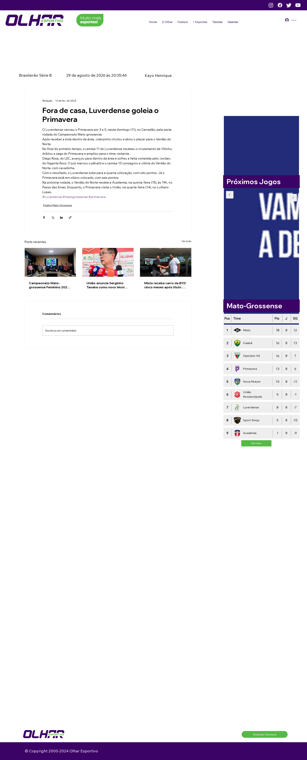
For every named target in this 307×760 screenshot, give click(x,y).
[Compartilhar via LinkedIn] (61, 217)
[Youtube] (298, 5)
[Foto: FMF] (50, 262)
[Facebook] (280, 5)
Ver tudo (187, 241)
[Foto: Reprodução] (108, 262)
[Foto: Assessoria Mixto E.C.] (165, 262)
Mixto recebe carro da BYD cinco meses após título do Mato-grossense (165, 285)
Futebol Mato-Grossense (57, 205)
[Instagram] (271, 5)
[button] (183, 21)
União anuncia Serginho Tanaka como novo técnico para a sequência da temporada (107, 285)
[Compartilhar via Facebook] (44, 217)
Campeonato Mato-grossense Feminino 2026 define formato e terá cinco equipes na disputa (50, 285)
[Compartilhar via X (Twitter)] (52, 217)
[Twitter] (289, 5)
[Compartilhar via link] (70, 217)
